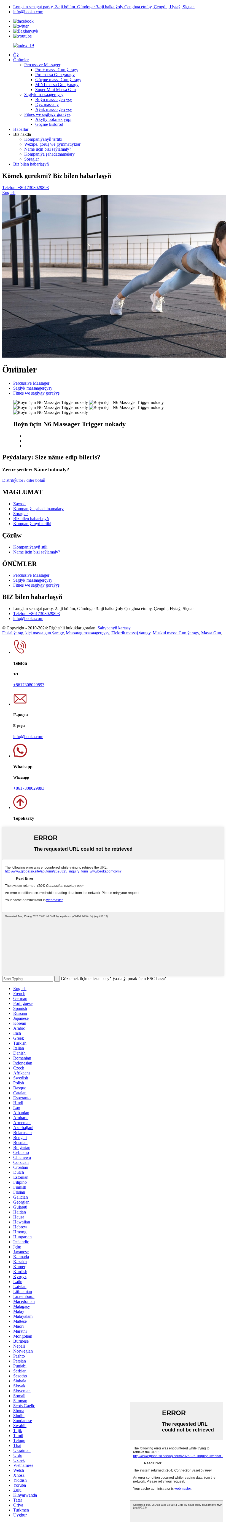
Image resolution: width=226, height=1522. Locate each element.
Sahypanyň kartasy (114, 628)
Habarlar (20, 129)
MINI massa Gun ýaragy (57, 84)
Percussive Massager (42, 64)
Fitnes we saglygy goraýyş (47, 114)
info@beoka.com (28, 11)
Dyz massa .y (47, 104)
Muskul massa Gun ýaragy (176, 632)
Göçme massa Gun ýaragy (58, 79)
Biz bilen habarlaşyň (31, 164)
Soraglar (31, 159)
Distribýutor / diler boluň (23, 480)
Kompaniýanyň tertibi (43, 139)
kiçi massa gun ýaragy (44, 632)
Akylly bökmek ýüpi (53, 119)
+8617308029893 (28, 684)
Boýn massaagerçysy (53, 99)
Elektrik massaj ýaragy (130, 632)
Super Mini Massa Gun (55, 89)
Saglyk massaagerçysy (43, 94)
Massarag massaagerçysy (87, 632)
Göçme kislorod (49, 124)
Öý (16, 54)
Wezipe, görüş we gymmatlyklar (52, 144)
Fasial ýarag (12, 632)
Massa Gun (211, 632)
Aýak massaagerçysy (53, 109)
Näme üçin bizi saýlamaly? (47, 149)
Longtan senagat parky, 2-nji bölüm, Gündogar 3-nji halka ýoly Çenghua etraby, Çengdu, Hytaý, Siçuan (104, 6)
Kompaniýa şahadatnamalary (49, 154)
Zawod (19, 503)
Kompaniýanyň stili (30, 547)
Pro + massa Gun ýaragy (56, 69)
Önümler (21, 59)
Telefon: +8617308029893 (25, 187)
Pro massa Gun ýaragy (55, 74)
